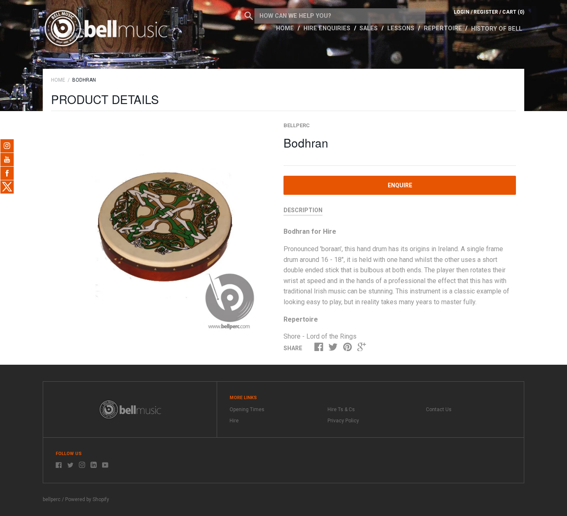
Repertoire (444, 28)
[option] (158, 228)
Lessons (401, 28)
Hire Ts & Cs (341, 409)
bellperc (297, 125)
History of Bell (496, 28)
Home (286, 28)
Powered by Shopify (87, 499)
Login (461, 12)
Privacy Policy (343, 421)
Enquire (400, 185)
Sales (369, 28)
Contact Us (439, 409)
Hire (234, 421)
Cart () (513, 12)
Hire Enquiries (327, 28)
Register (486, 12)
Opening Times (247, 409)
